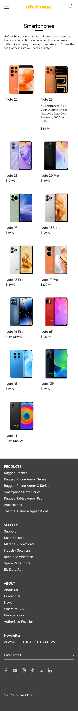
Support (10, 531)
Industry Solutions (17, 550)
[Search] (70, 7)
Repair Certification (18, 557)
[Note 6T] (56, 312)
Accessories (13, 504)
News (8, 602)
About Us (11, 590)
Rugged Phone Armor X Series (26, 485)
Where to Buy (14, 609)
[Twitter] (41, 670)
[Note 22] (21, 79)
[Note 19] (21, 207)
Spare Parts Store (17, 563)
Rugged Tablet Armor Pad (23, 498)
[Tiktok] (32, 670)
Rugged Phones (15, 473)
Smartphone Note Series (22, 492)
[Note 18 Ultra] (56, 207)
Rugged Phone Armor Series (25, 479)
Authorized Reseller (18, 621)
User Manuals (14, 537)
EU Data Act (13, 569)
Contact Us (12, 596)
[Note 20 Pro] (56, 155)
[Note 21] (21, 155)
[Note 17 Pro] (56, 259)
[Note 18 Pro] (21, 259)
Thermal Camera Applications (26, 511)
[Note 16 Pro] (21, 312)
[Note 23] (56, 79)
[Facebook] (6, 670)
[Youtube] (15, 670)
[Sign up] (72, 655)
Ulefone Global (23, 695)
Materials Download (19, 544)
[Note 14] (21, 416)
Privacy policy (14, 615)
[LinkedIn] (50, 670)
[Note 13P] (56, 363)
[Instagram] (24, 670)
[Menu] (6, 6)
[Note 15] (21, 363)
